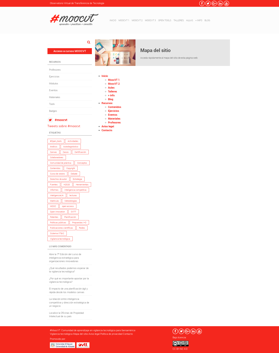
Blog (110, 99)
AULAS (189, 20)
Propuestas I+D (79, 222)
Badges (53, 110)
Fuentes (54, 184)
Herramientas (82, 184)
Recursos (107, 103)
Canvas (53, 152)
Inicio (113, 20)
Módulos (53, 83)
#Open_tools (56, 141)
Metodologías (71, 200)
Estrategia (77, 179)
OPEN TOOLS (164, 20)
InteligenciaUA (56, 195)
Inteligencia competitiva (75, 189)
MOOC (53, 206)
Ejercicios (54, 76)
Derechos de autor (58, 179)
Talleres (112, 91)
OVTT (73, 211)
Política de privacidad (111, 333)
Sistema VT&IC (57, 233)
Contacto (107, 130)
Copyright (70, 168)
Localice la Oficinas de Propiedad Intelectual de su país (66, 314)
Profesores (55, 69)
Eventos (53, 90)
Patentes (54, 217)
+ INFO (198, 20)
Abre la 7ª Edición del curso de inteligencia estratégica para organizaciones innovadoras (65, 258)
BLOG (207, 20)
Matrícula (54, 200)
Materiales (54, 97)
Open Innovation (57, 211)
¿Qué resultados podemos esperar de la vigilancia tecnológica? (69, 269)
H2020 (67, 184)
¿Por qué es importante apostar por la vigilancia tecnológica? (69, 280)
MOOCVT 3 (150, 20)
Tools (52, 103)
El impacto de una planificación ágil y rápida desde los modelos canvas (68, 290)
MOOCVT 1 (124, 20)
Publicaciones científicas (61, 227)
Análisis (53, 146)
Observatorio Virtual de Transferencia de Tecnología (77, 3)
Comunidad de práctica (60, 162)
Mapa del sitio (80, 333)
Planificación (70, 217)
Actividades (73, 141)
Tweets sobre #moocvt (63, 126)
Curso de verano (57, 173)
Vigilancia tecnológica (60, 238)
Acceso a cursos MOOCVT (69, 51)
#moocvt (61, 120)
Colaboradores (56, 157)
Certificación (80, 152)
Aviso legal (108, 126)
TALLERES (179, 20)
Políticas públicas (58, 222)
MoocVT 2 (114, 83)
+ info (111, 95)
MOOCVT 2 (137, 20)
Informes (54, 189)
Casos (66, 152)
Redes (82, 227)
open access (68, 206)
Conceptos (82, 162)
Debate (74, 173)
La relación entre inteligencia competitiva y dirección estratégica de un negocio (69, 302)
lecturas (73, 195)
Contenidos (55, 168)
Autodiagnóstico (70, 146)
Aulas (111, 87)
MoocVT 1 (114, 80)
